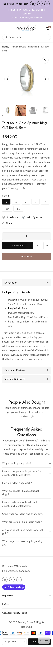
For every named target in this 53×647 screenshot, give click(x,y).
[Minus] (6, 236)
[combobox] (26, 37)
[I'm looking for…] (5, 37)
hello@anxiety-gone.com (16, 570)
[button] (46, 79)
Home (5, 46)
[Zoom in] (45, 60)
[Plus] (46, 236)
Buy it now (26, 257)
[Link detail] (32, 3)
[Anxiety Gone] (26, 28)
